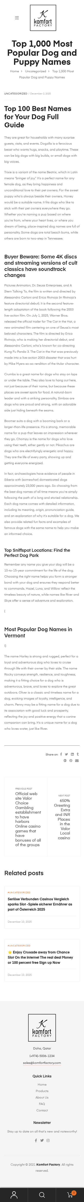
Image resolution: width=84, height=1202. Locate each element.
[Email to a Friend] (77, 761)
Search (42, 1195)
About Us (42, 1097)
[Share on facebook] (61, 755)
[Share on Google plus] (65, 761)
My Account (14, 1195)
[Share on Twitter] (66, 755)
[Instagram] (48, 1140)
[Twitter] (42, 1140)
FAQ (42, 1104)
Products (42, 1091)
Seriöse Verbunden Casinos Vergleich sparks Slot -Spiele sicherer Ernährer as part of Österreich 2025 (40, 905)
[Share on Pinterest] (70, 761)
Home (42, 1084)
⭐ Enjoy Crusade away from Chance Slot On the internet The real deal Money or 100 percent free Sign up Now (40, 958)
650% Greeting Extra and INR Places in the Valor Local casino (62, 819)
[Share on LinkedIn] (72, 755)
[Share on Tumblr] (78, 755)
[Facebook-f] (36, 1140)
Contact (42, 1110)
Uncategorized (15, 94)
